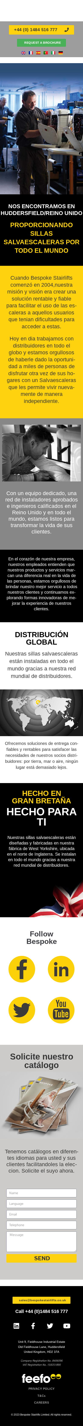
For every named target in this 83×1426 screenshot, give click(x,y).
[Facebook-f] (33, 1326)
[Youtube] (67, 1326)
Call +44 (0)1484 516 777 (41, 1311)
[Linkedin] (16, 1326)
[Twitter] (50, 1326)
